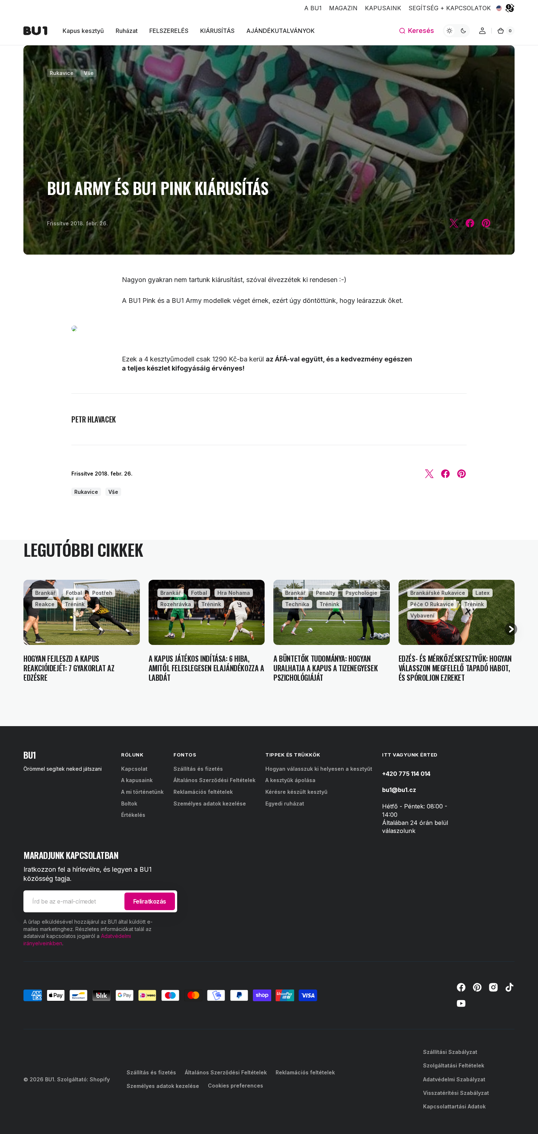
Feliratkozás (149, 901)
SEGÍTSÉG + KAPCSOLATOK (449, 8)
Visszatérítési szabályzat (456, 1093)
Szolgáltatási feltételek (453, 1065)
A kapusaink (137, 780)
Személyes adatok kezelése (209, 803)
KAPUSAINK (383, 8)
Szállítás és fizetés (198, 769)
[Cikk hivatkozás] (81, 631)
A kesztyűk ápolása (290, 780)
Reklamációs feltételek (203, 792)
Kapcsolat (134, 769)
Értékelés (133, 815)
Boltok (129, 803)
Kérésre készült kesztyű (296, 792)
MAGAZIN (343, 8)
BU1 (49, 1079)
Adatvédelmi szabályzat (454, 1079)
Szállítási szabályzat (450, 1052)
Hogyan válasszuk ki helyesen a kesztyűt (318, 769)
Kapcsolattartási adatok (454, 1106)
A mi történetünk (142, 792)
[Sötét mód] (456, 30)
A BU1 (313, 8)
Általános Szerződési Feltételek (214, 780)
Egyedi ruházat (284, 803)
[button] (416, 31)
